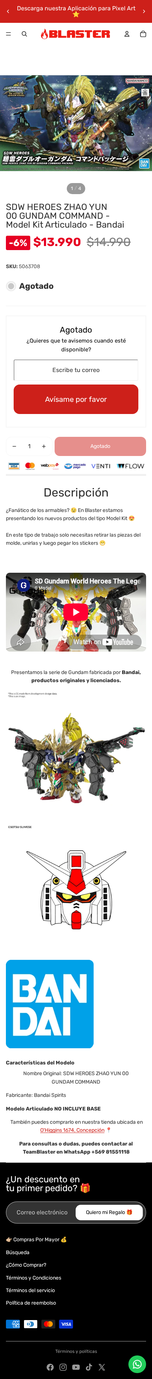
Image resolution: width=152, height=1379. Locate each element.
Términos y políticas (76, 1351)
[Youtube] (76, 1367)
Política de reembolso (31, 1303)
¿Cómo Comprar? (26, 1265)
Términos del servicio (30, 1290)
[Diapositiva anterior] (8, 11)
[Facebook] (50, 1367)
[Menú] (8, 33)
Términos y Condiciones (33, 1278)
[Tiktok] (88, 1367)
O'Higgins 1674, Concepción (72, 1130)
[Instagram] (63, 1367)
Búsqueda (18, 1252)
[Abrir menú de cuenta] (127, 34)
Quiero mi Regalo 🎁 (109, 1212)
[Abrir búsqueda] (24, 34)
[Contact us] (137, 1364)
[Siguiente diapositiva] (144, 11)
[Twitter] (101, 1367)
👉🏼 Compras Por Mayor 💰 (36, 1239)
